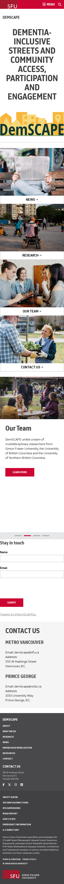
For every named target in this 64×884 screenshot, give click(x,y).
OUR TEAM (30, 311)
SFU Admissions (11, 808)
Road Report (10, 813)
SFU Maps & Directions (15, 802)
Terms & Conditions (12, 859)
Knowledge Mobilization (17, 747)
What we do (9, 731)
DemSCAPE (11, 17)
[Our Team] (32, 398)
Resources (9, 753)
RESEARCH (30, 255)
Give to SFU (9, 818)
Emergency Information (17, 824)
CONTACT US (30, 367)
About (6, 725)
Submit (11, 602)
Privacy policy (29, 859)
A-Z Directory (11, 829)
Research (8, 736)
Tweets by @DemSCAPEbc (18, 614)
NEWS (30, 200)
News (6, 742)
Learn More (20, 472)
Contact (8, 758)
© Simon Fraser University (15, 863)
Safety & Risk (10, 797)
